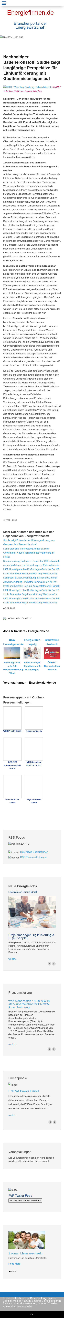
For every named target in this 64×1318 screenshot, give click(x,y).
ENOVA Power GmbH (23, 1091)
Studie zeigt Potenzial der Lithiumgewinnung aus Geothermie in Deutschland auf (29, 542)
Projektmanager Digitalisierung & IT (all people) (31, 936)
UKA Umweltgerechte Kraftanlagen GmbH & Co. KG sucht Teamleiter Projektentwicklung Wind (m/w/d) (31, 571)
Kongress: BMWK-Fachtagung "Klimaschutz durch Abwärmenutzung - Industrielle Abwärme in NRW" (30, 579)
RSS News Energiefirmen (34, 851)
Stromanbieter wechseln (25, 1253)
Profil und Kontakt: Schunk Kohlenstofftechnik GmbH (31, 585)
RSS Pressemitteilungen (33, 857)
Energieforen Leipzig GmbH (23, 891)
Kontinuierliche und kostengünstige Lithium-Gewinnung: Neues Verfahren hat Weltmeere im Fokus (28, 552)
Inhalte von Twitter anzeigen (25, 1200)
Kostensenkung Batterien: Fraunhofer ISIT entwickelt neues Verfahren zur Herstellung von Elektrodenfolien (31, 563)
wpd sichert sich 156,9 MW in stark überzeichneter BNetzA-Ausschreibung (29, 1003)
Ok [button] (32, 1314)
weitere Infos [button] (24, 1306)
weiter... (12, 958)
